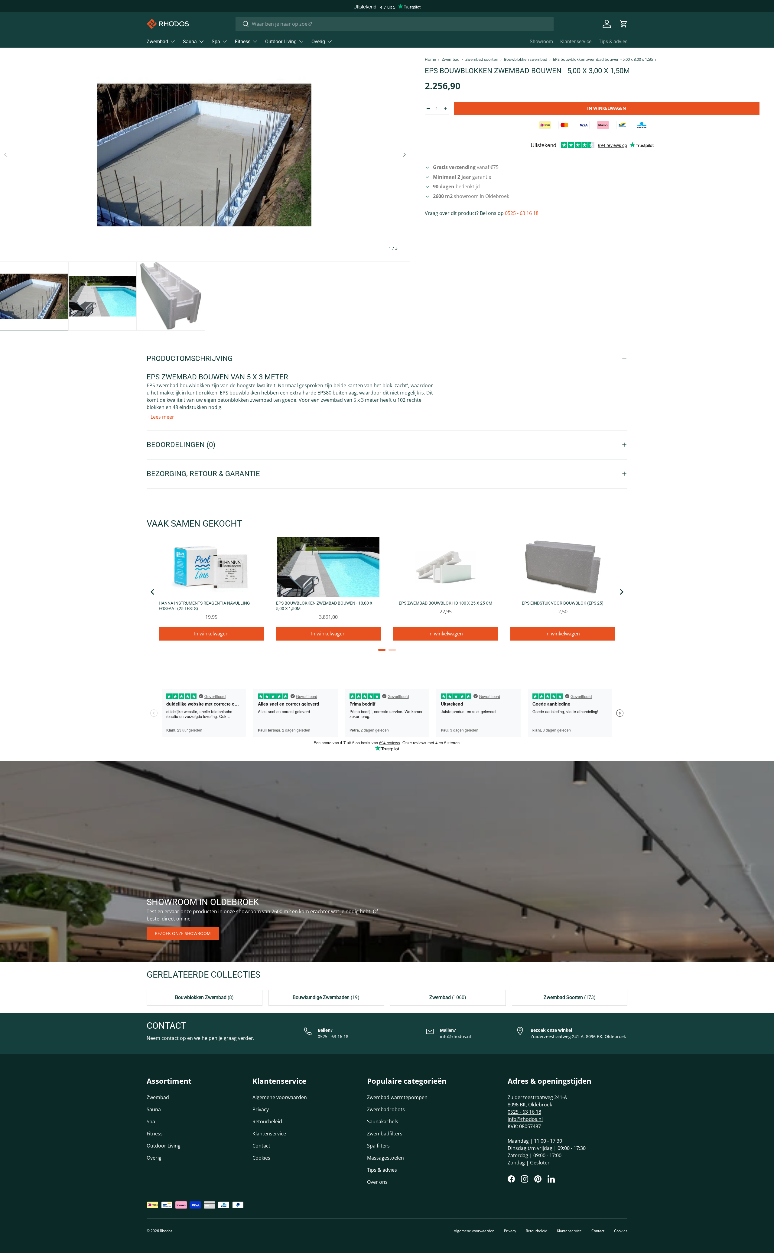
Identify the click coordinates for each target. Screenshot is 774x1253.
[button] (623, 24)
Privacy (260, 1109)
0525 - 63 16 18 (521, 213)
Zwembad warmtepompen (397, 1097)
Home (430, 59)
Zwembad (157, 41)
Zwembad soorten (481, 59)
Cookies (261, 1157)
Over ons (377, 1182)
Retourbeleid (267, 1121)
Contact (261, 1145)
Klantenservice (575, 41)
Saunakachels (382, 1121)
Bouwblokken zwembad (525, 59)
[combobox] (395, 24)
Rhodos (166, 1230)
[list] (205, 154)
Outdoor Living (281, 41)
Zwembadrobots (386, 1109)
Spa (216, 41)
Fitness (242, 41)
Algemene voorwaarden (279, 1097)
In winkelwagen (606, 108)
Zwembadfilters (384, 1133)
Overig (318, 41)
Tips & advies (613, 41)
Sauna (190, 41)
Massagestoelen (385, 1157)
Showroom (541, 41)
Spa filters (378, 1145)
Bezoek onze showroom (183, 933)
